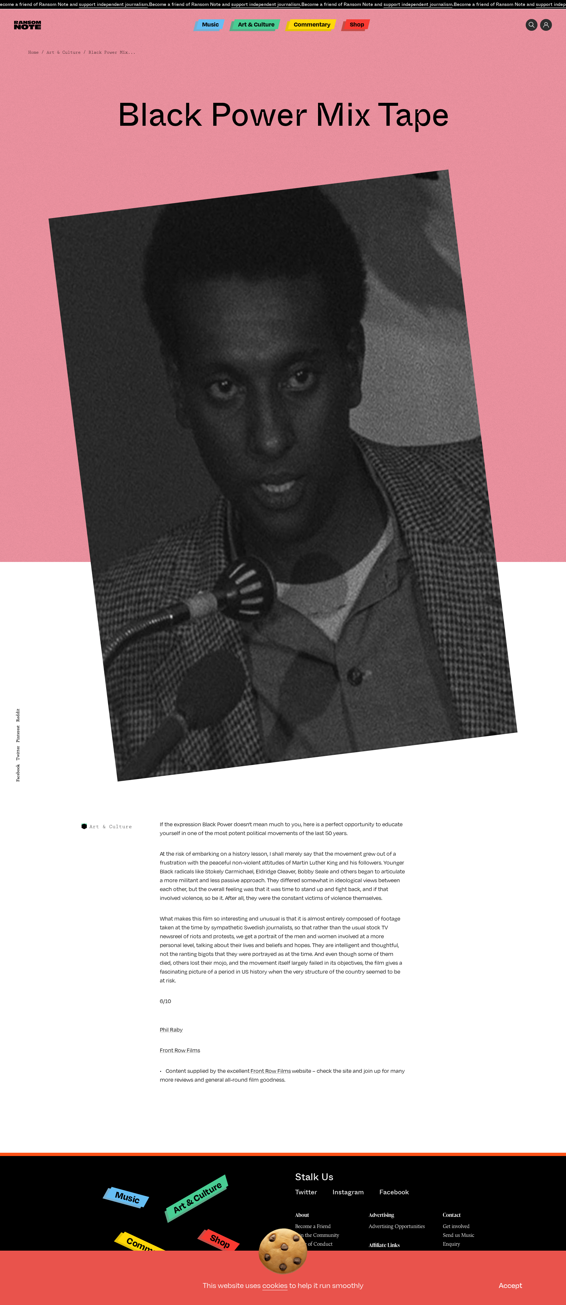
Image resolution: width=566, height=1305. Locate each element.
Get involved (456, 1226)
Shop (357, 24)
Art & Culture (256, 24)
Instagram (348, 1192)
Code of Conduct (313, 1244)
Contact (452, 1215)
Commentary (312, 24)
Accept (510, 1285)
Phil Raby (171, 1029)
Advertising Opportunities (397, 1226)
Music (210, 24)
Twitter (18, 753)
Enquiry (451, 1244)
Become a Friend (313, 1226)
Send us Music (458, 1235)
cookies (275, 1285)
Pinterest (18, 733)
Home (33, 52)
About (302, 1215)
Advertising (381, 1215)
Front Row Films (180, 1050)
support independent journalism (113, 4)
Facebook (18, 773)
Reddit (18, 715)
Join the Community (317, 1235)
